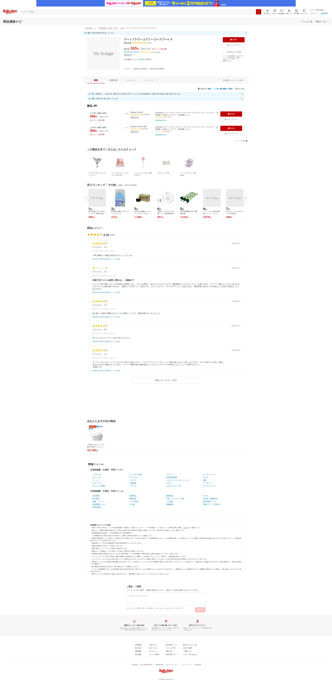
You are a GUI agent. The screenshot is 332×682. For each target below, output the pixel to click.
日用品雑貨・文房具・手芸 (108, 28)
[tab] (96, 80)
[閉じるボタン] (246, 33)
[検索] (258, 11)
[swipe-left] (87, 198)
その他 (122, 28)
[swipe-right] (245, 198)
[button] (275, 11)
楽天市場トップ (90, 28)
